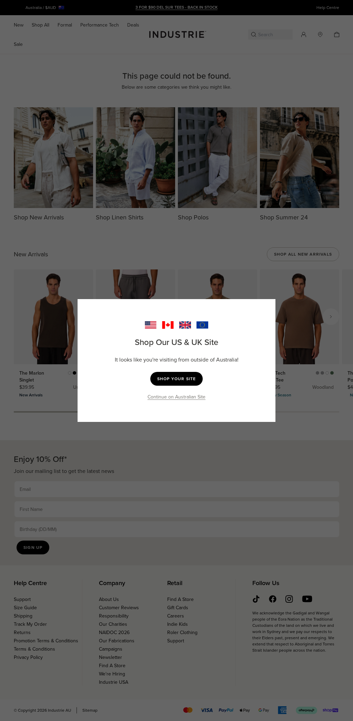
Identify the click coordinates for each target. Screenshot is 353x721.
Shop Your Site (176, 379)
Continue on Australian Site (176, 397)
